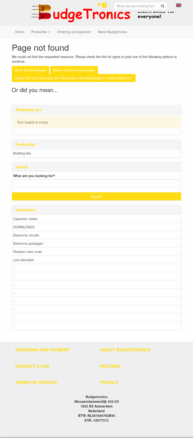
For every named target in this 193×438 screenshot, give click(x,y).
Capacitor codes (25, 218)
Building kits (22, 153)
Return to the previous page (74, 70)
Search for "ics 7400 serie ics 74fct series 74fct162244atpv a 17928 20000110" (74, 78)
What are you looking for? (34, 175)
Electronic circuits (26, 235)
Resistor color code (27, 251)
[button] (179, 4)
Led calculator (23, 259)
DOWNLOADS (23, 227)
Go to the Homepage (30, 70)
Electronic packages (28, 243)
